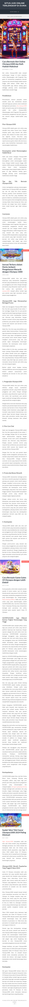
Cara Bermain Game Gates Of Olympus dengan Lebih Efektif (14, 580)
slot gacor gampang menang (19, 786)
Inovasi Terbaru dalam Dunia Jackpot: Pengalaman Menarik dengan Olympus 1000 (12, 268)
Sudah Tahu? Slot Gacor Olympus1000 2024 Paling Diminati (14, 832)
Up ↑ (15, 1003)
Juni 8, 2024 (5, 274)
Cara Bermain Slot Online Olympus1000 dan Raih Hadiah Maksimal (13, 64)
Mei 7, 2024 (5, 837)
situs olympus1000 (21, 106)
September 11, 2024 (7, 69)
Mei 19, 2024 (5, 585)
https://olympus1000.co (8, 599)
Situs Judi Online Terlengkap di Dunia (14, 4)
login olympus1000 (7, 841)
